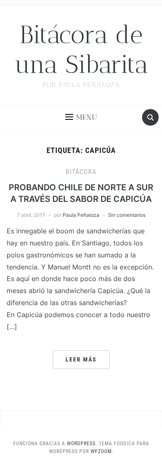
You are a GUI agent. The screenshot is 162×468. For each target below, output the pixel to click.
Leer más (81, 359)
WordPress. (82, 443)
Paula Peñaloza (81, 215)
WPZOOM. (102, 451)
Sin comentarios (126, 215)
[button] (81, 117)
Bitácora (81, 172)
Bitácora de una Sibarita (81, 49)
